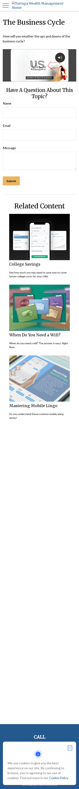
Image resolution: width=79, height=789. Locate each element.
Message (9, 148)
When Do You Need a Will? (34, 335)
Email (6, 126)
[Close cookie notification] (70, 748)
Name (7, 103)
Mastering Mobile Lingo (33, 405)
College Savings (24, 264)
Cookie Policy (58, 778)
